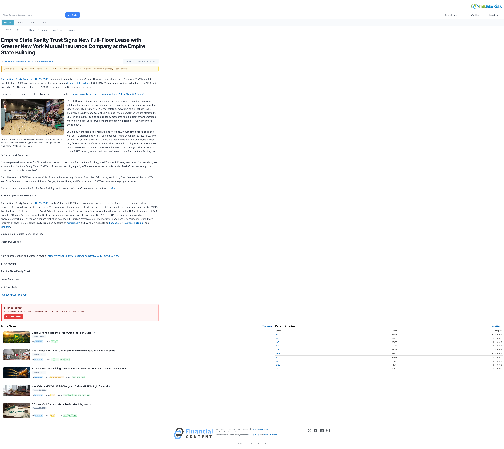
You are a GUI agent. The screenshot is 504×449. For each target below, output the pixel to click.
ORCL (278, 365)
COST (56, 359)
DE (57, 341)
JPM (84, 395)
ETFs (32, 22)
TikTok (137, 222)
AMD (277, 342)
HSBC (75, 395)
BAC (277, 346)
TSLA (277, 369)
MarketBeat (38, 341)
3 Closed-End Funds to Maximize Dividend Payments (62, 404)
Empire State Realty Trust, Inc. (17, 79)
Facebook (114, 222)
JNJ (79, 395)
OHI (83, 377)
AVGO (65, 395)
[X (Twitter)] (309, 433)
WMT (67, 359)
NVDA (278, 361)
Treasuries (70, 30)
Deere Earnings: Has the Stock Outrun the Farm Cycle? (63, 332)
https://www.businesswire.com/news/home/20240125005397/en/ (108, 94)
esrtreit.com (73, 222)
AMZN (278, 334)
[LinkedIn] (322, 433)
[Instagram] (328, 433)
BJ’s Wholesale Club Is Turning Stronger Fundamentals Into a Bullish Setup (75, 350)
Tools (43, 22)
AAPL (278, 338)
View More (267, 326)
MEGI (74, 415)
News (31, 30)
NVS (88, 395)
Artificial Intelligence (57, 377)
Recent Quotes (451, 15)
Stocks (21, 22)
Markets (7, 22)
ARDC (65, 415)
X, (143, 222)
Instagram (126, 222)
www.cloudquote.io (260, 429)
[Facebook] (315, 433)
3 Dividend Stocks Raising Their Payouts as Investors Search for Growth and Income (80, 368)
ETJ (70, 415)
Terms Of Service (270, 435)
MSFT (278, 357)
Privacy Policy (253, 435)
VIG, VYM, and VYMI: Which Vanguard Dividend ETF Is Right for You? (71, 386)
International (56, 30)
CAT (53, 341)
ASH (74, 377)
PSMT (62, 359)
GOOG (278, 350)
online (112, 188)
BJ (52, 359)
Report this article (13, 317)
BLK (70, 395)
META (278, 353)
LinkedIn (5, 226)
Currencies (42, 30)
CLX (78, 377)
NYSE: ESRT (41, 79)
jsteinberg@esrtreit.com (14, 294)
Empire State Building (78, 83)
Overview (21, 30)
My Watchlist (473, 15)
